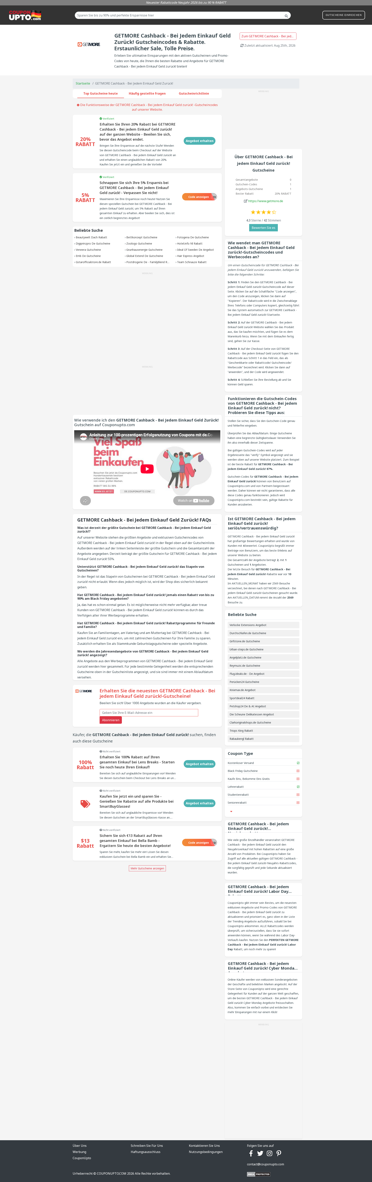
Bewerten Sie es (263, 228)
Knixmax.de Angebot (243, 690)
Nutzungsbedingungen (206, 1152)
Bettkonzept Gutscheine (141, 237)
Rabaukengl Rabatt (242, 739)
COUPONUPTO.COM (111, 1173)
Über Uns (80, 1146)
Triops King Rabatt (241, 730)
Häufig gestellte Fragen (147, 93)
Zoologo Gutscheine (139, 243)
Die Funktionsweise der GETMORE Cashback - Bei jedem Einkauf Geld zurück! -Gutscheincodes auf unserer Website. (148, 107)
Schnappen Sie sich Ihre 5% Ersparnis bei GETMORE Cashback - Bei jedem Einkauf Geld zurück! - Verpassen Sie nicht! (134, 187)
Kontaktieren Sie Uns (204, 1146)
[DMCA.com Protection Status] (258, 1174)
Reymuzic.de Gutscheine (245, 665)
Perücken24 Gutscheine (244, 682)
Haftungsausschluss (145, 1152)
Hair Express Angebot (190, 256)
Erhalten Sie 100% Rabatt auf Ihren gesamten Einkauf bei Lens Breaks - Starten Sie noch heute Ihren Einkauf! (137, 762)
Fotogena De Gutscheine (193, 237)
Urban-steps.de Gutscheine (247, 649)
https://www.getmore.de (265, 201)
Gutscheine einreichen (344, 15)
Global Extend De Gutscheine (144, 256)
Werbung (79, 1152)
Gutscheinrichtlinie (194, 93)
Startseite (83, 83)
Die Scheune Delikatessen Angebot (252, 714)
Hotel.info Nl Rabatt (189, 243)
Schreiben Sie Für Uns (147, 1146)
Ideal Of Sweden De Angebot (195, 249)
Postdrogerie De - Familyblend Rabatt (150, 262)
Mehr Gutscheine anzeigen (147, 868)
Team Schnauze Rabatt (192, 262)
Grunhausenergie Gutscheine (144, 249)
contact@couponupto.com (265, 1164)
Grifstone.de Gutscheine (245, 641)
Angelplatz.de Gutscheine (245, 657)
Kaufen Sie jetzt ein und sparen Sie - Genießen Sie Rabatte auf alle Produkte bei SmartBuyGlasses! (137, 801)
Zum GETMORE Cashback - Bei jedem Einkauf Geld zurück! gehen (268, 36)
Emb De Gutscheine (88, 256)
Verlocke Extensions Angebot (248, 625)
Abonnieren (110, 720)
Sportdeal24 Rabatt (242, 698)
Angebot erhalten (200, 141)
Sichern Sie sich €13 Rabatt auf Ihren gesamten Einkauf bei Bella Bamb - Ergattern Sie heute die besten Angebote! (135, 840)
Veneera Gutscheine (88, 249)
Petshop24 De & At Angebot (248, 706)
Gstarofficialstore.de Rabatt (93, 262)
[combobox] (183, 15)
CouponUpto (82, 1158)
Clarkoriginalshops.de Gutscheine (250, 722)
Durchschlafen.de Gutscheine (248, 633)
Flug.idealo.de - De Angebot (247, 674)
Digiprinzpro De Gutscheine (93, 243)
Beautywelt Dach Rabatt (91, 237)
